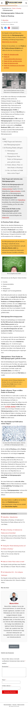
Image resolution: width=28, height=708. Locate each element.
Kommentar (5, 666)
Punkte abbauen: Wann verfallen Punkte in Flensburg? (15, 166)
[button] (2, 28)
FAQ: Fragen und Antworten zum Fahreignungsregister (13, 143)
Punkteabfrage (21, 200)
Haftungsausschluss (20, 704)
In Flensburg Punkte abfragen (13, 148)
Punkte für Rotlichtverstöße (11, 63)
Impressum (14, 704)
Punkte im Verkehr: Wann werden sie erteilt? (13, 561)
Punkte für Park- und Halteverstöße (13, 61)
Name (4, 680)
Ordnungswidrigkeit (7, 189)
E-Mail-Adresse (6, 685)
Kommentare (15, 28)
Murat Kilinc (5, 20)
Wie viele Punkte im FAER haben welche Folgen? (15, 171)
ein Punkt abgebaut (10, 407)
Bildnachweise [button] (14, 646)
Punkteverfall (5, 217)
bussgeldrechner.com (6, 8)
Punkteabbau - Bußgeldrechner (10, 517)
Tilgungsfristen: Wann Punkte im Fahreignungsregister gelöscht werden (15, 159)
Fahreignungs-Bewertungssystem (12, 152)
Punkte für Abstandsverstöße (11, 54)
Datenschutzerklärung (8, 704)
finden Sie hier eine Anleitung (9, 42)
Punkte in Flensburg (16, 8)
